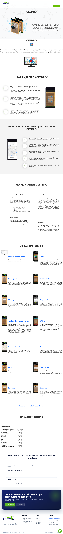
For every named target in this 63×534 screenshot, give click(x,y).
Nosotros (38, 518)
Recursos (38, 520)
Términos (58, 532)
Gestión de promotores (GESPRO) (27, 522)
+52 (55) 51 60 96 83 (53, 520)
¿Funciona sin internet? (12, 462)
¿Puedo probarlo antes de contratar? (15, 483)
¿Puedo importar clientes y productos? (16, 474)
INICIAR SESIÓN (56, 6)
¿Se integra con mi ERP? (13, 479)
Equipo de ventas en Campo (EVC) (27, 519)
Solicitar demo (10, 504)
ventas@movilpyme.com (54, 518)
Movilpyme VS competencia (39, 523)
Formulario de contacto (54, 524)
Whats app (51, 522)
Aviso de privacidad (49, 532)
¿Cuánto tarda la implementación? (15, 470)
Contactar (20, 504)
